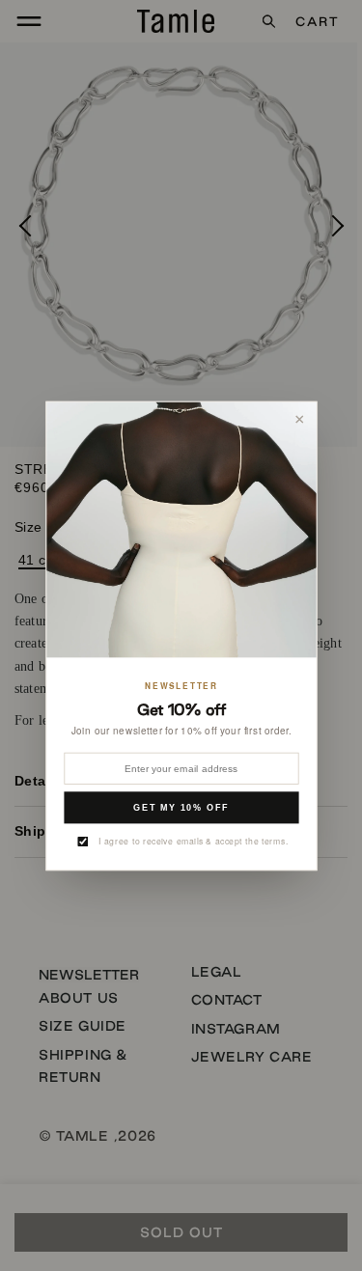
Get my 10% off (181, 807)
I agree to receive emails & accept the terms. (192, 840)
